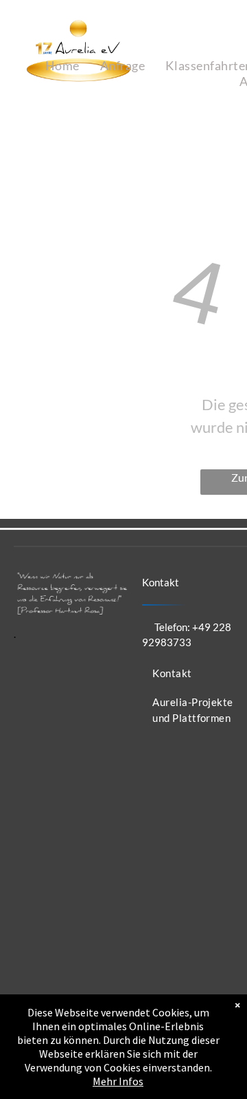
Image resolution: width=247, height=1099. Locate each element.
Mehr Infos (118, 1081)
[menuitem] (62, 66)
